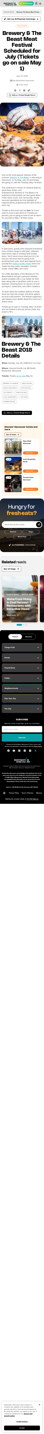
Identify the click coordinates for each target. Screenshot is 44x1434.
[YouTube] (14, 750)
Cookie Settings (22, 1421)
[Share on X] (20, 90)
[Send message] (39, 524)
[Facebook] (8, 750)
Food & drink (9, 12)
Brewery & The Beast (19, 177)
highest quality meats (21, 263)
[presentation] (22, 26)
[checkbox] (3, 744)
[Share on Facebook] (15, 90)
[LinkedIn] (24, 750)
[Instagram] (30, 750)
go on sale (20, 376)
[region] (22, 1417)
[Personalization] (36, 3)
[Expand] (38, 647)
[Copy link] (29, 90)
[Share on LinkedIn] (24, 90)
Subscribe (22, 738)
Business (28, 637)
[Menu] (40, 3)
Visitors (15, 637)
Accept (22, 1428)
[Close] (39, 1404)
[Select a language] (4, 793)
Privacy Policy (38, 746)
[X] (35, 750)
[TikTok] (19, 750)
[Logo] (10, 3)
